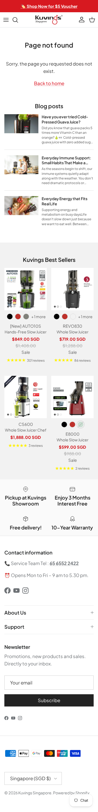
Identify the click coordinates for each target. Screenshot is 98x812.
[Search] (18, 20)
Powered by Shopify (71, 792)
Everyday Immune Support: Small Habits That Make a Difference (66, 163)
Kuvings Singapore (34, 792)
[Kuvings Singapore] (49, 19)
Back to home (49, 83)
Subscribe (49, 700)
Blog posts (49, 106)
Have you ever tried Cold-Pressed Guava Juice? (65, 119)
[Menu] (6, 20)
